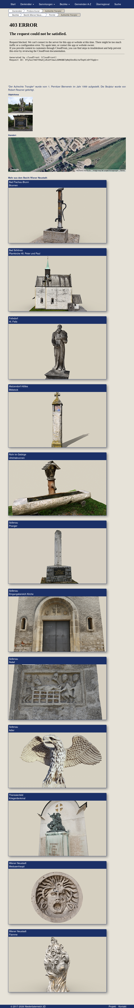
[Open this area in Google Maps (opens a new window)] (14, 170)
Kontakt (122, 1006)
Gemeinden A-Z (83, 4)
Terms (122, 170)
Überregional (102, 4)
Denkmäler (26, 4)
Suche (117, 4)
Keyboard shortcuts (83, 170)
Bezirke (64, 4)
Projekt (112, 1006)
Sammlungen (46, 4)
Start (13, 4)
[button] (67, 153)
